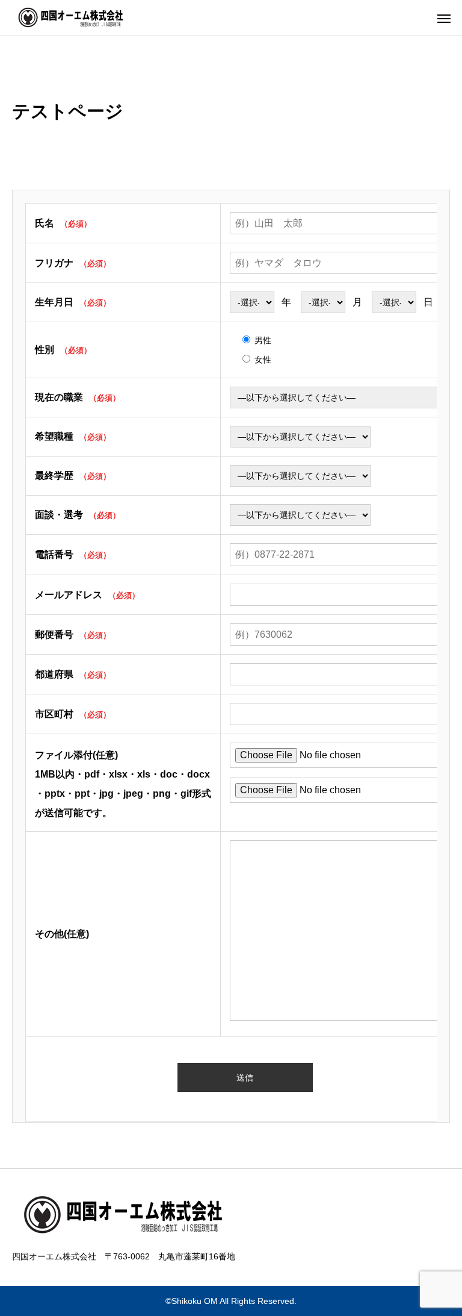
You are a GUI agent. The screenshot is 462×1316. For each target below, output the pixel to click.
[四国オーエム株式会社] (75, 18)
